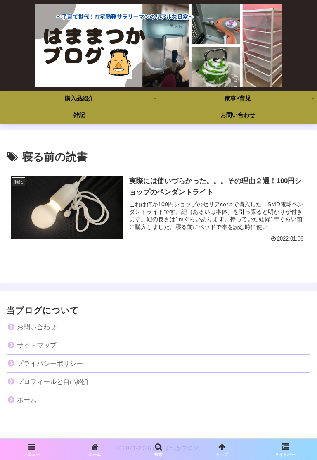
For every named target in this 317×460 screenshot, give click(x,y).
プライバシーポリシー (50, 363)
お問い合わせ (37, 327)
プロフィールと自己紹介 (53, 381)
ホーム (27, 399)
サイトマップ (37, 345)
